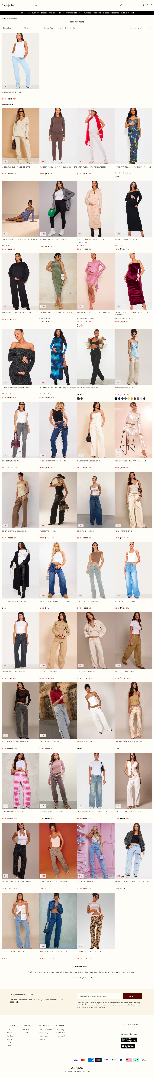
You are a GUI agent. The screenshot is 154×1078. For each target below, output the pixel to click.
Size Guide (10, 1036)
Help (8, 1030)
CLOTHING (35, 13)
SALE (132, 13)
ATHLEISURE (97, 13)
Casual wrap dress (72, 978)
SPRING (61, 13)
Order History (59, 1030)
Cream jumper (115, 972)
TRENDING (53, 13)
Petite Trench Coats (128, 972)
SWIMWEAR (125, 13)
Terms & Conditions (45, 1030)
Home (4, 18)
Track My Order (60, 1033)
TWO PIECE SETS (71, 13)
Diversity (26, 1033)
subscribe (132, 996)
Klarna (9, 1045)
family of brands (84, 1005)
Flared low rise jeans (76, 972)
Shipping (10, 1039)
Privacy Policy (43, 1033)
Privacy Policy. (100, 1007)
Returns (9, 1033)
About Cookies (43, 1036)
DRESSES (44, 13)
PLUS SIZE (87, 13)
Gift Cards (10, 1042)
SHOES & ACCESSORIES (111, 13)
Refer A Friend (60, 1036)
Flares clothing (104, 972)
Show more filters (70, 28)
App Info (42, 1039)
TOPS (80, 13)
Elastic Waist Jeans (91, 972)
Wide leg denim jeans (35, 972)
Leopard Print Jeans (62, 972)
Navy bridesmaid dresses (88, 978)
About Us (26, 1030)
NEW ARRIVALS (25, 13)
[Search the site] (121, 5)
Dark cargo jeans (48, 972)
